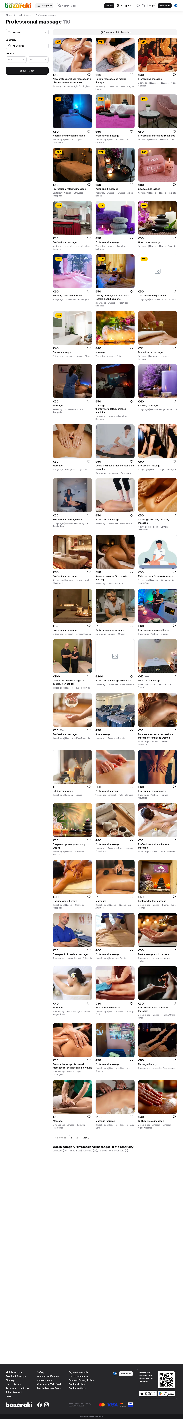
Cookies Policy (77, 1384)
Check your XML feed (49, 1384)
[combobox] (27, 32)
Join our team (44, 1380)
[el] (175, 5)
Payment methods (78, 1372)
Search (109, 5)
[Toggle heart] (89, 74)
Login (152, 5)
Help (8, 1396)
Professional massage (46, 15)
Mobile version (14, 1372)
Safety (40, 1372)
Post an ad (164, 5)
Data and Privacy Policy (81, 1380)
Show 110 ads (27, 70)
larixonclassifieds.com (91, 1416)
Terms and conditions (17, 1388)
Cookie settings (77, 1388)
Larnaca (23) (90, 1150)
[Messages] (143, 5)
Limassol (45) (60, 1150)
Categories (46, 5)
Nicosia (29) (75, 1150)
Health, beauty (24, 15)
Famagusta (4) (120, 1150)
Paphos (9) (105, 1150)
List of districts (13, 1384)
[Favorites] (138, 5)
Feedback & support (16, 1376)
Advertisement (14, 1392)
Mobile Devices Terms (49, 1388)
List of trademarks (78, 1376)
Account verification (48, 1376)
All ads (9, 15)
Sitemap (10, 1380)
